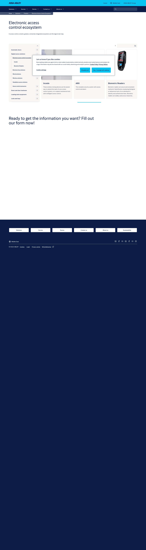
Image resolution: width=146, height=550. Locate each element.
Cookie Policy (94, 64)
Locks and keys (15, 98)
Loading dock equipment (18, 94)
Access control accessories (19, 86)
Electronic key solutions (19, 70)
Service (23, 9)
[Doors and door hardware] (37, 90)
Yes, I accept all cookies (101, 70)
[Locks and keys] (37, 98)
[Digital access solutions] (37, 54)
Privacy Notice (103, 64)
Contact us (46, 9)
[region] (73, 65)
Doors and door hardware (19, 90)
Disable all (85, 70)
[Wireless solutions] (37, 78)
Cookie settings (41, 70)
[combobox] (125, 9)
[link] (105, 3)
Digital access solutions (18, 54)
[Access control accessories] (37, 86)
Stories (34, 9)
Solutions (11, 9)
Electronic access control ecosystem (22, 58)
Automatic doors (16, 50)
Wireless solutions (17, 78)
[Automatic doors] (37, 50)
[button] (16, 9)
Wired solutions (17, 74)
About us (59, 9)
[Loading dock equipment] (37, 94)
